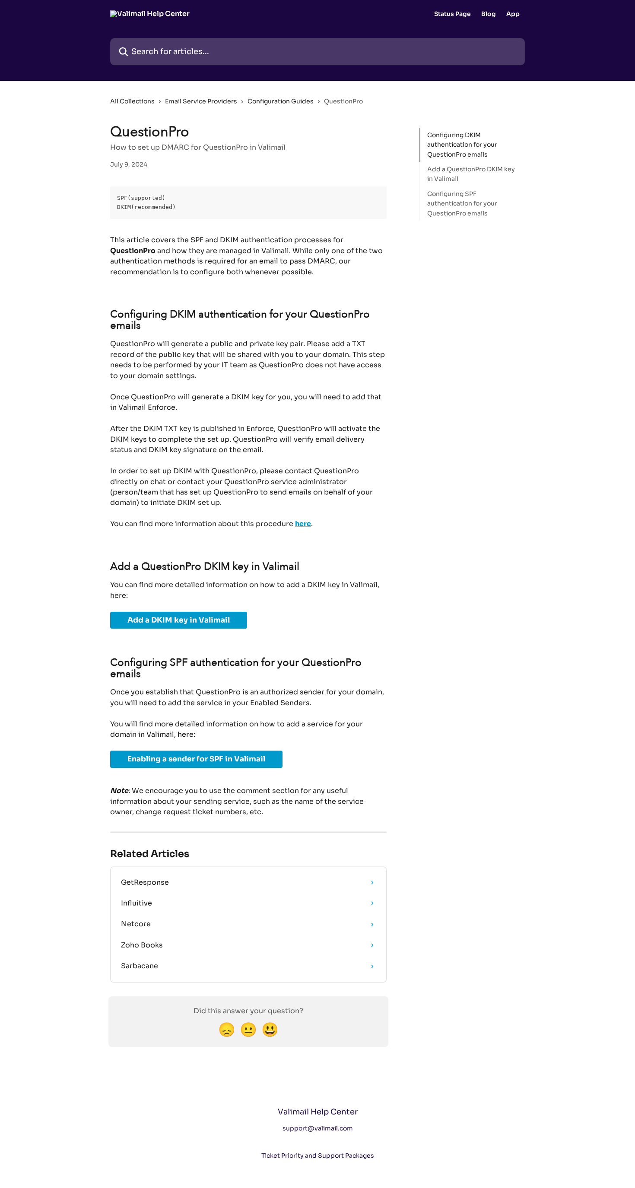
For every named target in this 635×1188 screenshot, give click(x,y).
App (513, 14)
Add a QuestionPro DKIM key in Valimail (471, 174)
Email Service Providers (201, 101)
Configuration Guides (281, 101)
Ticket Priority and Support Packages (317, 1155)
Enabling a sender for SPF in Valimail (196, 759)
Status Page (452, 14)
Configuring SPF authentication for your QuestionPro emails (462, 203)
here (303, 523)
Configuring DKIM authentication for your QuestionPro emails (462, 144)
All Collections (132, 101)
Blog (488, 14)
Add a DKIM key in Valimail (178, 620)
